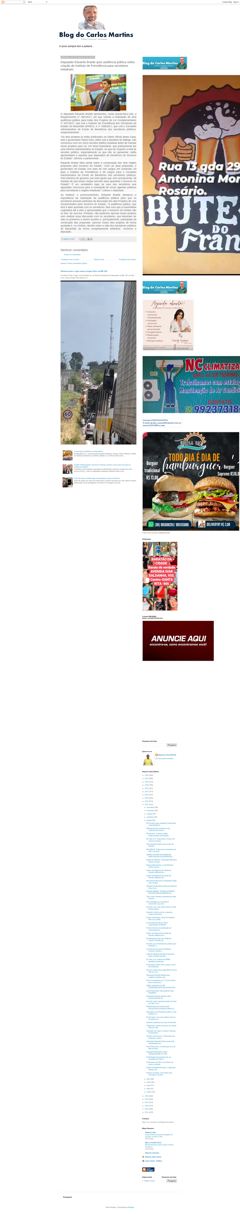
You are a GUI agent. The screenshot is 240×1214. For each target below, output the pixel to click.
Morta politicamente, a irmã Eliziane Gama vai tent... (159, 866)
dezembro (151, 807)
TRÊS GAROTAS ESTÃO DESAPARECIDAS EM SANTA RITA (160, 987)
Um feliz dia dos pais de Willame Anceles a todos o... (158, 950)
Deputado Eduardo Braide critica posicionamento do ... (158, 997)
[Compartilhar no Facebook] (88, 239)
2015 (147, 1099)
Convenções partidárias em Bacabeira (88, 451)
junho (149, 1082)
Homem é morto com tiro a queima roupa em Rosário (159, 913)
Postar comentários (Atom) (77, 263)
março (149, 1092)
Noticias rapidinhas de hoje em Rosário (161, 1022)
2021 (147, 792)
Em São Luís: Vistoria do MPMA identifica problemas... (158, 960)
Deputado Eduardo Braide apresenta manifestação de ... (160, 1042)
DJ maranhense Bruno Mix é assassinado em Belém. (157, 924)
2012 (147, 1109)
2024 (147, 782)
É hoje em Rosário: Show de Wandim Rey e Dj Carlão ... (160, 918)
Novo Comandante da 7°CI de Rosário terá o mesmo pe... (161, 981)
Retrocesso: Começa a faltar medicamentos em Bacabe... (158, 835)
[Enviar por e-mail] (80, 239)
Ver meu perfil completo (164, 759)
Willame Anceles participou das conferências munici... (158, 829)
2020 (147, 795)
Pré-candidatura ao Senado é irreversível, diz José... (157, 903)
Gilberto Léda (150, 1133)
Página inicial (99, 259)
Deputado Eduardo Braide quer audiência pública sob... (158, 976)
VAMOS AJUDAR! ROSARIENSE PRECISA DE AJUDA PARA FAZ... (159, 856)
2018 (147, 801)
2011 (147, 1112)
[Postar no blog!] (83, 239)
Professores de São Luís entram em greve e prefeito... (159, 1063)
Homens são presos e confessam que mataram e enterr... (160, 1037)
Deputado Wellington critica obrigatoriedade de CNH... (157, 1053)
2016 (147, 1096)
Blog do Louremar (152, 1153)
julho (149, 1079)
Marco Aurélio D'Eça (153, 1143)
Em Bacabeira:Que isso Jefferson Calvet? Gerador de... (159, 939)
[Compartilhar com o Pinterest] (91, 239)
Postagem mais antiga (127, 259)
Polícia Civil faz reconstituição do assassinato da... (158, 929)
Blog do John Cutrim (153, 1157)
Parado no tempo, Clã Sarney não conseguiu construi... (159, 1074)
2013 (147, 1106)
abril (148, 1089)
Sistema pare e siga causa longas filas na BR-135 (84, 271)
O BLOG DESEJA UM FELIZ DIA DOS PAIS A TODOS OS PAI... (160, 955)
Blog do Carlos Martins (167, 755)
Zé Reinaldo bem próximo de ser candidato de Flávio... (158, 1058)
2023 (147, 785)
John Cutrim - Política (153, 1161)
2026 (147, 775)
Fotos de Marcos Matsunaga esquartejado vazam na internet (97, 478)
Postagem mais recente (70, 259)
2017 (147, 804)
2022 (147, 788)
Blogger (131, 1207)
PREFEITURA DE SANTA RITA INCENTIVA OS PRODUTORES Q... (160, 1008)
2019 (147, 798)
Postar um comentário (72, 255)
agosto (149, 820)
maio (149, 1085)
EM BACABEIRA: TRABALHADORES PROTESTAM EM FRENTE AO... (160, 892)
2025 (147, 778)
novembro (151, 811)
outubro (150, 814)
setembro (150, 817)
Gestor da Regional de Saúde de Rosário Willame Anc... (158, 871)
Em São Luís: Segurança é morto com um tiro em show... (160, 840)
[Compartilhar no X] (86, 239)
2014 (147, 1102)
